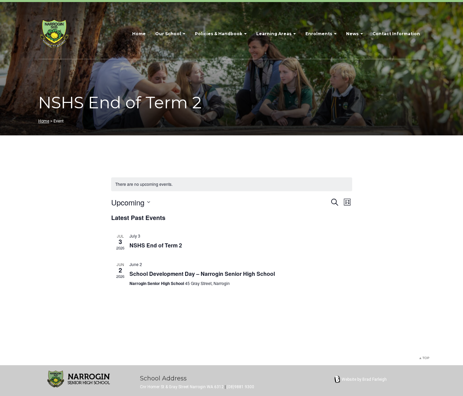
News (353, 33)
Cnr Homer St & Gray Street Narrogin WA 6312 (182, 386)
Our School (168, 33)
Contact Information (396, 33)
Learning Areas (274, 33)
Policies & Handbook (219, 33)
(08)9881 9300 (240, 386)
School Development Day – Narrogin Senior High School (202, 274)
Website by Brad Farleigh (364, 379)
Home (139, 33)
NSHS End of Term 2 (155, 245)
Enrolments (319, 33)
